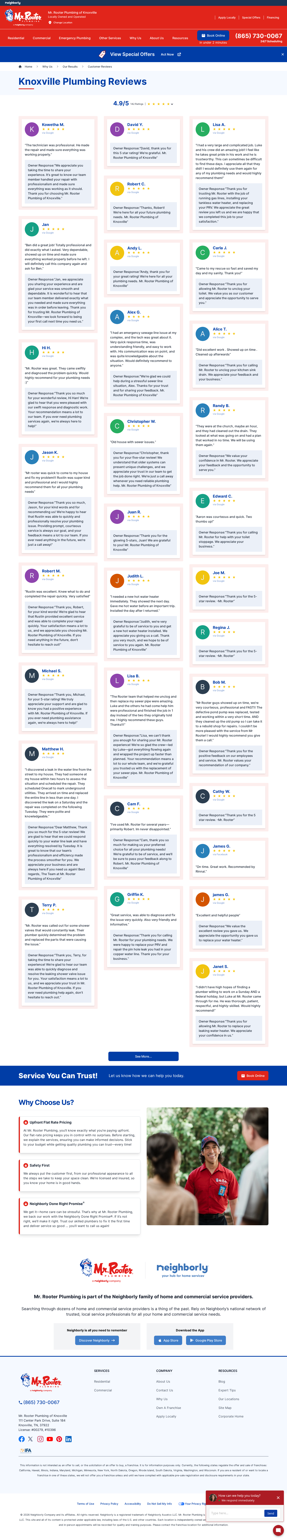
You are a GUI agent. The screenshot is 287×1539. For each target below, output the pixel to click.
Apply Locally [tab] (227, 17)
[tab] (75, 38)
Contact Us (164, 1390)
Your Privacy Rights (197, 1503)
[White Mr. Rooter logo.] (23, 17)
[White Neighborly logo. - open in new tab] (13, 3)
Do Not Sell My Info (159, 1503)
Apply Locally (166, 1416)
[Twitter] (31, 1439)
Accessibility (133, 1503)
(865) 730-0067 (41, 1402)
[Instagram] (40, 1439)
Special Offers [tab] (251, 17)
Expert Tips (227, 1390)
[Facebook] (22, 1439)
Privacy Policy (109, 1503)
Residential (102, 1381)
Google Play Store (208, 1340)
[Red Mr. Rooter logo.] (106, 1270)
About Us (163, 1381)
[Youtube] (50, 1439)
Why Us (162, 1399)
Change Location (62, 22)
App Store (170, 1340)
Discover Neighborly (94, 1340)
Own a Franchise (168, 1408)
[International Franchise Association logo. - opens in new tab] (26, 1450)
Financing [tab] (273, 17)
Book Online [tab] (216, 35)
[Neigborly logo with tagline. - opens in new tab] (182, 1270)
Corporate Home (230, 1416)
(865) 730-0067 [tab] (258, 35)
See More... (143, 1056)
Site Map (225, 1408)
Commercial (103, 1390)
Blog (221, 1381)
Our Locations (228, 1399)
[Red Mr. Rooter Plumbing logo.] (50, 1382)
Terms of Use (85, 1503)
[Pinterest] (59, 1439)
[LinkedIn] (68, 1439)
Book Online (256, 1076)
